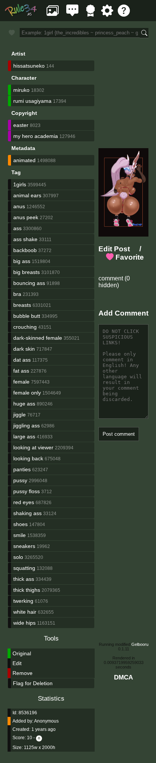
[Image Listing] (53, 14)
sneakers (24, 546)
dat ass (22, 360)
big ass (21, 261)
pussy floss (26, 491)
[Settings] (107, 14)
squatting (24, 568)
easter (20, 125)
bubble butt (26, 316)
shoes (20, 524)
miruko (21, 90)
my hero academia (35, 136)
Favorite (129, 257)
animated (24, 160)
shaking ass (27, 513)
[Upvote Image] (39, 737)
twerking (23, 601)
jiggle (19, 415)
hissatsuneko (29, 66)
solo (18, 557)
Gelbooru (139, 644)
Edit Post (114, 249)
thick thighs (26, 590)
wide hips (24, 623)
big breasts (26, 272)
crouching (25, 327)
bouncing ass (29, 283)
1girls (19, 184)
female (21, 382)
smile (19, 535)
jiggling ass (26, 426)
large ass (24, 436)
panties (22, 469)
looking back (28, 458)
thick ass (23, 579)
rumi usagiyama (32, 101)
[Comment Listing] (72, 14)
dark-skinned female (37, 338)
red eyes (23, 502)
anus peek (25, 217)
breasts (22, 305)
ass (17, 228)
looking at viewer (33, 447)
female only (27, 393)
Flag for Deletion (33, 683)
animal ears (27, 195)
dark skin (24, 349)
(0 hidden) (114, 281)
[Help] (124, 14)
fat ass (21, 371)
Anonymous (46, 721)
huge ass (24, 404)
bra (17, 294)
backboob (25, 250)
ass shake (25, 239)
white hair (24, 612)
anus (19, 206)
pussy (20, 480)
